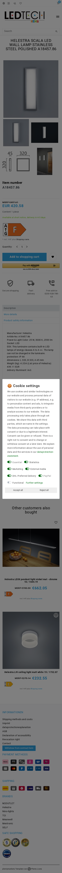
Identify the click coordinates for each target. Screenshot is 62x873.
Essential (17, 462)
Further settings (34, 482)
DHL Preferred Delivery (24, 476)
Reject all (44, 490)
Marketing (17, 469)
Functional (18, 482)
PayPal (47, 476)
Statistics (34, 462)
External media (38, 469)
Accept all (18, 490)
